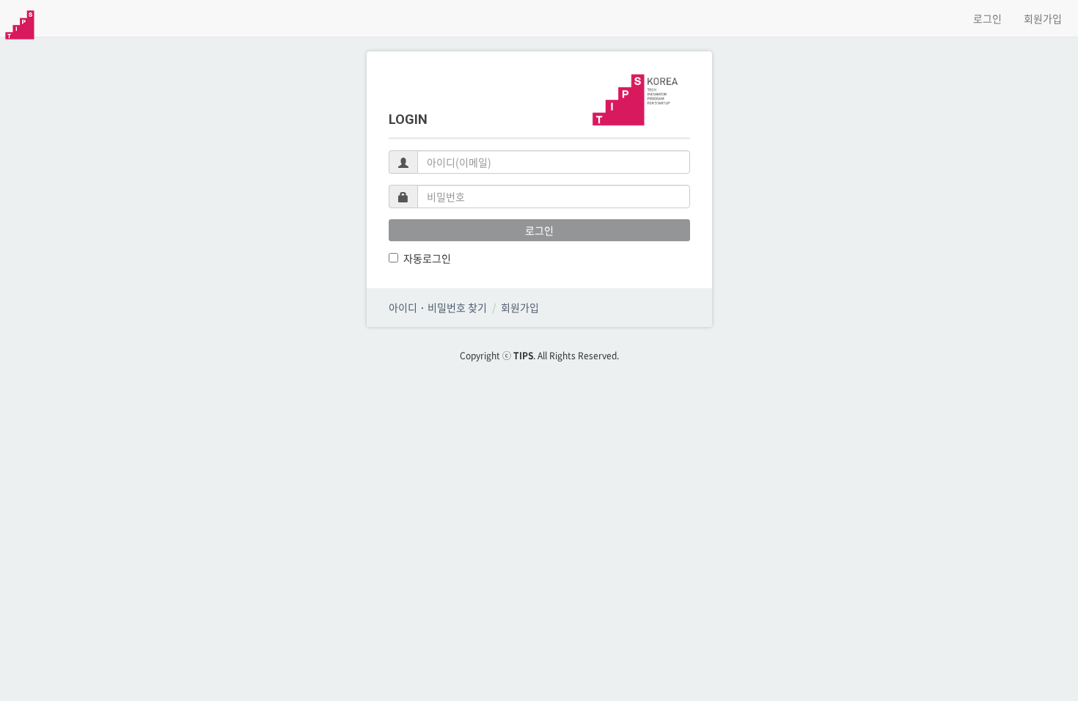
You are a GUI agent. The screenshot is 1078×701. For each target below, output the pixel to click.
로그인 (987, 18)
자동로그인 (427, 258)
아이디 (403, 307)
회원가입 (1043, 18)
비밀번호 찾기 (457, 307)
